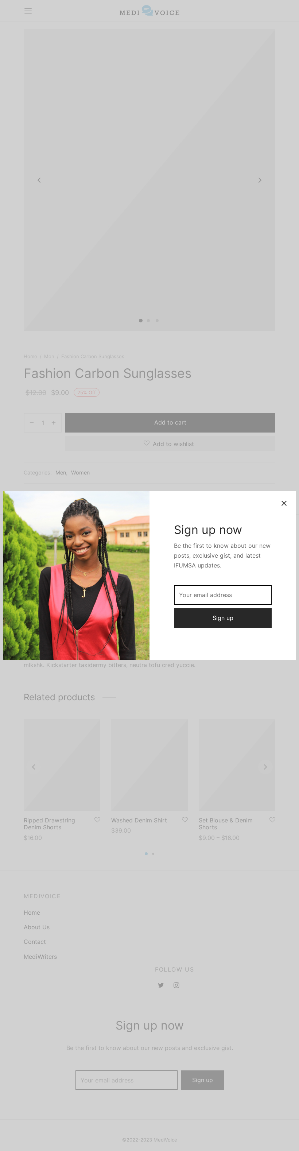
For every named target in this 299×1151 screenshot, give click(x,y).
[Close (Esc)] (284, 503)
